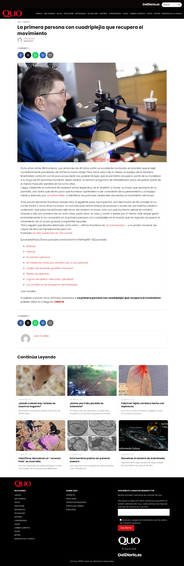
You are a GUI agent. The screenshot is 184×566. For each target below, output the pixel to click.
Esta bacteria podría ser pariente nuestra (90, 460)
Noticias (31, 246)
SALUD (59, 14)
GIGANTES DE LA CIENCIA (172, 14)
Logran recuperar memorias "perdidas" (50, 279)
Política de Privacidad (76, 502)
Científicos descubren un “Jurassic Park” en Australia (39, 460)
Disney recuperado (37, 273)
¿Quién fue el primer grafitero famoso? (49, 268)
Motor (157, 14)
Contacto (70, 495)
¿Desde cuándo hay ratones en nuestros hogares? (36, 405)
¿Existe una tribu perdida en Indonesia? (86, 405)
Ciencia (30, 251)
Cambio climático (137, 14)
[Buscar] (179, 4)
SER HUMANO (49, 14)
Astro (149, 14)
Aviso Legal (71, 499)
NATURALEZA (80, 14)
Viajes (125, 14)
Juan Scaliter (29, 38)
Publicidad (71, 510)
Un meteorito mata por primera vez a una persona (57, 262)
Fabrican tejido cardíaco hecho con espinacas (142, 405)
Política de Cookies (75, 506)
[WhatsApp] (35, 55)
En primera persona (38, 257)
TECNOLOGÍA (92, 14)
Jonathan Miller (56, 195)
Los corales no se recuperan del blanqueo (51, 284)
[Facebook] (20, 55)
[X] (28, 55)
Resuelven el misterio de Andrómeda (143, 458)
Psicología (69, 14)
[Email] (50, 55)
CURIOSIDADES (115, 14)
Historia (103, 14)
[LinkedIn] (43, 55)
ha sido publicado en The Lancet (52, 233)
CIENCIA (39, 14)
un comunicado (115, 225)
